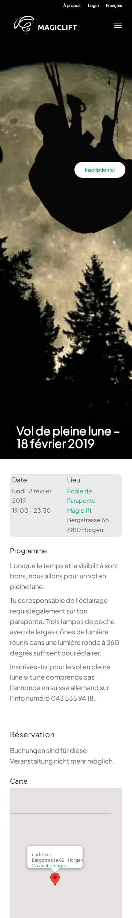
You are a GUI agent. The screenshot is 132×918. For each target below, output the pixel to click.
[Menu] (116, 25)
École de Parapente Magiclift (81, 500)
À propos (72, 5)
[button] (55, 879)
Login (93, 5)
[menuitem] (72, 5)
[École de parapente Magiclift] (60, 25)
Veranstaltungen (49, 865)
